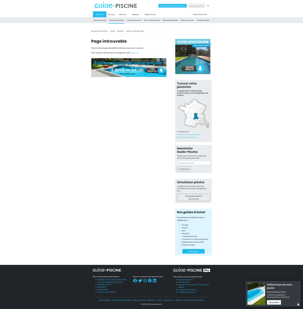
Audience (178, 300)
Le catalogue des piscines (187, 137)
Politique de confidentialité (121, 300)
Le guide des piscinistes (187, 292)
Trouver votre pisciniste (187, 85)
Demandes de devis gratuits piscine (172, 6)
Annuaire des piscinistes (107, 292)
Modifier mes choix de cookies (193, 300)
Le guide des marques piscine (189, 134)
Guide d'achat (103, 289)
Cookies (159, 300)
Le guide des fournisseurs (187, 290)
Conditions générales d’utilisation (143, 300)
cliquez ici (134, 52)
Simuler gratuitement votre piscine (193, 197)
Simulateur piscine (196, 6)
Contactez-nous (168, 300)
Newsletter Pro (184, 282)
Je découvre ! (193, 251)
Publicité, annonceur (185, 280)
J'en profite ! (274, 302)
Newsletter (102, 287)
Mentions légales (105, 300)
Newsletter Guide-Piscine (187, 150)
